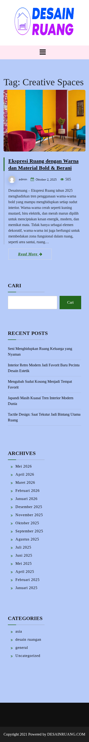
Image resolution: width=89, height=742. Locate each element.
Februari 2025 (27, 580)
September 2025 (29, 531)
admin (23, 179)
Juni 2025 (23, 555)
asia (18, 631)
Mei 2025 (23, 563)
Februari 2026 (27, 491)
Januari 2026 (26, 499)
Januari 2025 (26, 588)
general (21, 648)
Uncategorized (27, 656)
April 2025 (24, 572)
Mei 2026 (23, 466)
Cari (14, 285)
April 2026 (24, 474)
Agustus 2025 (27, 539)
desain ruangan (28, 639)
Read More (28, 254)
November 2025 (29, 515)
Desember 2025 (28, 507)
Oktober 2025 (27, 523)
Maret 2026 (25, 482)
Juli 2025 (23, 547)
